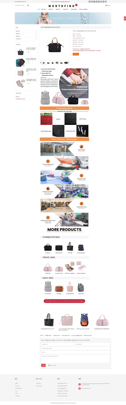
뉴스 (17, 391)
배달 (17, 383)
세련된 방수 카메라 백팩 (63, 391)
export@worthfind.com (21, 1)
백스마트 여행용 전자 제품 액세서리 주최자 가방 (31, 59)
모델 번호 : (75, 42)
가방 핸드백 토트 (56, 335)
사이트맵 (17, 396)
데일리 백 (58, 9)
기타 (28, 51)
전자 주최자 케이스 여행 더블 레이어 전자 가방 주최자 (31, 70)
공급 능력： (75, 40)
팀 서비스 (18, 386)
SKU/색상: (75, 44)
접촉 (79, 379)
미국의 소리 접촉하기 (83, 9)
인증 (17, 393)
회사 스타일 (39, 386)
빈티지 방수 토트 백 (58, 18)
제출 (43, 365)
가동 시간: (75, 38)
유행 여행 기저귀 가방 (62, 383)
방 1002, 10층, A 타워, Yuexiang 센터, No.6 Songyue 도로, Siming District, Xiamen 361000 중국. (95, 384)
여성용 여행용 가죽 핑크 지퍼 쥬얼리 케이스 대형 (31, 80)
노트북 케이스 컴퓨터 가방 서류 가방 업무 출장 (31, 48)
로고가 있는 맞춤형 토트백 (76, 335)
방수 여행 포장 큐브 (62, 388)
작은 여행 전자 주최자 (62, 386)
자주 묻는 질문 (74, 9)
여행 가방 (50, 9)
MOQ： (74, 36)
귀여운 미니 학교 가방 (62, 393)
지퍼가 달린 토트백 (65, 335)
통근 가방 (43, 9)
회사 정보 (39, 383)
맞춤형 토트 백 (48, 335)
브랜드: (74, 34)
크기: (74, 46)
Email (76, 54)
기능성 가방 (65, 9)
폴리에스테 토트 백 (88, 335)
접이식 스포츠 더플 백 (62, 396)
